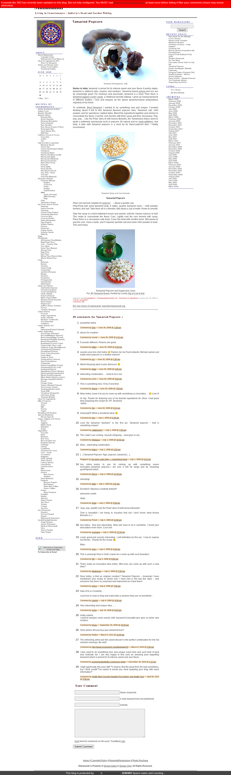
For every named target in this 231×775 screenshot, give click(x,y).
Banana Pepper (50, 482)
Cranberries (45, 270)
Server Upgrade (175, 76)
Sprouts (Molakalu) (45, 415)
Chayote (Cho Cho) (49, 451)
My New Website (177, 93)
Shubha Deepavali (176, 58)
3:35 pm (116, 359)
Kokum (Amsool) (47, 296)
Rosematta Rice (47, 129)
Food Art (44, 314)
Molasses (45, 427)
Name (123, 692)
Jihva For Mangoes (49, 63)
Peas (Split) (45, 167)
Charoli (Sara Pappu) (49, 212)
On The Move (174, 60)
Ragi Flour (45, 252)
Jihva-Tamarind (94, 107)
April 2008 (173, 115)
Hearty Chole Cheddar (178, 41)
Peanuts (44, 165)
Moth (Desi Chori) (48, 163)
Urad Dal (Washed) (48, 177)
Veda (94, 503)
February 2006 (175, 165)
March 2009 (173, 99)
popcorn (107, 203)
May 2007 (173, 137)
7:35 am (122, 430)
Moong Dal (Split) (48, 157)
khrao (94, 625)
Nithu (94, 347)
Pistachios (45, 228)
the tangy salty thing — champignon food (109, 459)
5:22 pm (147, 459)
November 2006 (175, 149)
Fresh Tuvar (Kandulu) (50, 353)
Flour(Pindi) (42, 238)
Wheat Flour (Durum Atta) (51, 256)
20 (54, 88)
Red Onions (49, 474)
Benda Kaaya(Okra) (49, 341)
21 (57, 88)
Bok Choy (45, 439)
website (124, 705)
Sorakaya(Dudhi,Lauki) (50, 389)
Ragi (45, 198)
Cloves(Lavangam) (48, 290)
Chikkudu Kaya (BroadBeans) (53, 347)
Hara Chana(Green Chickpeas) (49, 362)
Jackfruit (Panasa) (48, 272)
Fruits (40, 260)
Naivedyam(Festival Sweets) (52, 329)
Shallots (47, 476)
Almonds (44, 206)
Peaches (44, 276)
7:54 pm (119, 389)
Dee (93, 327)
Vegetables (42, 431)
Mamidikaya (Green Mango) (52, 371)
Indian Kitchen (44, 312)
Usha (94, 610)
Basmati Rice (46, 117)
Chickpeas (45, 151)
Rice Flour (45, 254)
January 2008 (174, 121)
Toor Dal (44, 175)
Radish (44, 496)
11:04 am (120, 635)
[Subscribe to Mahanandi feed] (52, 549)
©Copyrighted (90, 298)
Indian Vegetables (45, 331)
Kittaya (44, 516)
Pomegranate (46, 280)
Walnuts (44, 234)
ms (93, 359)
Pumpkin (44, 494)
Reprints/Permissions (119, 760)
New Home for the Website (180, 37)
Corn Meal (45, 246)
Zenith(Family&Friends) (47, 520)
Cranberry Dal (174, 48)
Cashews (44, 210)
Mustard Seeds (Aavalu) (51, 300)
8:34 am (117, 610)
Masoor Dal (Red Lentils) (51, 155)
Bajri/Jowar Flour (48, 242)
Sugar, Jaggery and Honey (49, 419)
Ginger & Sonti (47, 357)
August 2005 (174, 177)
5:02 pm (118, 379)
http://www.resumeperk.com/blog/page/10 (110, 647)
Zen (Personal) (44, 510)
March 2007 (173, 141)
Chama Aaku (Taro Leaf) (51, 345)
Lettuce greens (47, 462)
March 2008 (173, 117)
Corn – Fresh (46, 453)
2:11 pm (119, 337)
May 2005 (173, 183)
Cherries (44, 266)
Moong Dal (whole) (48, 161)
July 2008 (173, 109)
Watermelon (46, 284)
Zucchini (44, 508)
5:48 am (115, 418)
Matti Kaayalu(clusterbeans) (52, 373)
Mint (42, 468)
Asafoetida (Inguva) (49, 288)
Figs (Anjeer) (46, 222)
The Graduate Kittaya (178, 80)
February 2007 (175, 143)
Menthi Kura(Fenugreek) (51, 375)
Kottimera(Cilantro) (48, 369)
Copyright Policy (47, 57)
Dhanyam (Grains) (45, 179)
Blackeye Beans (47, 145)
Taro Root (45, 502)
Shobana (96, 440)
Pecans (44, 226)
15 (60, 85)
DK (93, 559)
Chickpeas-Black (48, 153)
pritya (94, 586)
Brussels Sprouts (48, 443)
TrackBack (117, 741)
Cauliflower (45, 449)
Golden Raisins (47, 224)
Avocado (44, 433)
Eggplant (44, 457)
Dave (97, 773)
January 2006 (174, 167)
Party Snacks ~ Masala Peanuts (182, 78)
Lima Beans (46, 464)
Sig (93, 408)
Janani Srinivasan (48, 524)
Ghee (43, 405)
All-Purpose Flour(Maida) (51, 240)
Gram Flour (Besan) (49, 248)
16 (40, 88)
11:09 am (118, 520)
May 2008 (173, 113)
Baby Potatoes (50, 492)
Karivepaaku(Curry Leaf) (51, 367)
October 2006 (174, 151)
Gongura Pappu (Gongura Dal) (181, 72)
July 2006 (173, 155)
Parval (43, 381)
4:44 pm (118, 600)
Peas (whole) (46, 169)
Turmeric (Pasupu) (48, 310)
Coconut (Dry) (46, 216)
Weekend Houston (176, 42)
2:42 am (116, 484)
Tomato (44, 504)
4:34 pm (116, 549)
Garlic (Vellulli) (46, 294)
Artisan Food (43, 111)
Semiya (47, 189)
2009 (171, 56)
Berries (44, 264)
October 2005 (174, 173)
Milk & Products (44, 401)
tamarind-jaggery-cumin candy (88, 97)
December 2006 (175, 147)
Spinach (44, 498)
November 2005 (175, 171)
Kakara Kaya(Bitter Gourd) (52, 365)
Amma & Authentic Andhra (49, 109)
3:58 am (86, 679)
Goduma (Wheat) (48, 181)
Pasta (46, 187)
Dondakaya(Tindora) (49, 351)
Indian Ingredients (48, 316)
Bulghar (47, 183)
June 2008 (173, 111)
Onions (44, 472)
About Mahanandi (45, 55)
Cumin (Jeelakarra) (48, 292)
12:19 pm (121, 532)
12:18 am (118, 474)
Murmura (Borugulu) (49, 121)
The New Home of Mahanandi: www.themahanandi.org (99, 306)
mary (94, 549)
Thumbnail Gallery (48, 69)
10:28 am (125, 625)
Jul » (47, 98)
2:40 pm (118, 347)
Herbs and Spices (45, 286)
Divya (94, 474)
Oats (43, 200)
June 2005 (173, 181)
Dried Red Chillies (51, 486)
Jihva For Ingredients (130, 298)
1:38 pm (117, 327)
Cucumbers (45, 455)
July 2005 (173, 179)
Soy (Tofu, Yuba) (48, 173)
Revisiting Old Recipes (47, 413)
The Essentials (47, 322)
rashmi (95, 600)
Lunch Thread (174, 39)
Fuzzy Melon (46, 355)
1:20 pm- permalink (80, 300)
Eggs (40, 236)
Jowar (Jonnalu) (50, 194)
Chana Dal (45, 147)
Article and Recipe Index (48, 65)
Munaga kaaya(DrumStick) (52, 379)
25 (47, 92)
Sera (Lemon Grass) (49, 387)
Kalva (94, 450)
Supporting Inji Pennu (178, 82)
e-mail (123, 698)
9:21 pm (116, 408)
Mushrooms (45, 470)
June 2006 (173, 157)
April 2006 (173, 161)
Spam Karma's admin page (129, 2)
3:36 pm (118, 369)
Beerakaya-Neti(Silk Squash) (53, 339)
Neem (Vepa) (46, 302)
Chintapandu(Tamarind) (105, 298)
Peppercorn (46, 304)
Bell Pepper (48, 484)
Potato (43, 490)
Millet (43, 192)
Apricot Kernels (47, 208)
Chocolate (45, 137)
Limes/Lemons (47, 466)
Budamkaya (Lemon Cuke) (52, 343)
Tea (42, 141)
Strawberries (46, 282)
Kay (93, 418)
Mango (44, 274)
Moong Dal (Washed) (49, 159)
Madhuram (96, 571)
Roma (94, 389)
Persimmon (45, 278)
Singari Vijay (125, 766)
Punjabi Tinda (46, 383)
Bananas (44, 262)
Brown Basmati (47, 119)
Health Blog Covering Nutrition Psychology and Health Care (118, 677)
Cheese (44, 403)
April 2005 (173, 185)
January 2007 (174, 145)
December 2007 (175, 123)
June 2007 (173, 135)
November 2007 (175, 125)
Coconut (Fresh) (47, 218)
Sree (43, 528)
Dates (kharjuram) (48, 220)
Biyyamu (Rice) (44, 115)
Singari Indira (110, 766)
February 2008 (175, 119)
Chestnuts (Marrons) (49, 214)
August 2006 (174, 153)
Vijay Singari (46, 532)
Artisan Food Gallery (49, 67)
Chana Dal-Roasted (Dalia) (52, 149)
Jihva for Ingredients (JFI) (48, 61)
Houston (44, 512)
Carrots (44, 447)
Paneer (44, 409)
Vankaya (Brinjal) (48, 397)
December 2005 (175, 169)
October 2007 (174, 127)
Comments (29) (78, 302)
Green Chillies (49, 488)
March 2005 (173, 187)
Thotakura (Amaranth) (50, 393)
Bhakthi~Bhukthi (45, 113)
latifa (94, 484)
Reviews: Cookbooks (49, 320)
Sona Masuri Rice (48, 131)
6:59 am (116, 503)
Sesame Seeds (47, 232)
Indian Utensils (47, 318)
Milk (42, 407)
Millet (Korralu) (49, 196)
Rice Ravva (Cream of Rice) (52, 127)
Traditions (45, 324)
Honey (43, 421)
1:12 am (152, 662)
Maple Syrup (46, 425)
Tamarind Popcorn (176, 66)
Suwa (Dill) (45, 391)
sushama (96, 532)
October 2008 (174, 107)
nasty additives (145, 121)
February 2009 (175, 101)
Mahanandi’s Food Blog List (52, 59)
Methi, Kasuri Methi (49, 298)
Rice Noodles (46, 125)
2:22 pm (117, 450)
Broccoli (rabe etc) (48, 441)
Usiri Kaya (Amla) (48, 395)
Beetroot (44, 437)
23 (40, 92)
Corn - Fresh (118, 298)
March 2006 (173, 163)
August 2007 (174, 131)
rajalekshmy (97, 430)
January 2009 (174, 103)
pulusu (142, 91)
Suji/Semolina (49, 190)
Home (86, 760)
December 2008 (175, 105)
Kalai (94, 369)
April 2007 (173, 139)
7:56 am (117, 586)
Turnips (44, 506)
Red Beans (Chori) (48, 171)
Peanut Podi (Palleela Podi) (180, 54)
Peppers (44, 480)
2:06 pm (150, 647)
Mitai (43, 327)
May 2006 (173, 159)
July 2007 (173, 133)
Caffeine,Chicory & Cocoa (48, 135)
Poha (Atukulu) (47, 123)
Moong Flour (46, 250)
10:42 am (120, 440)
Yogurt (43, 411)
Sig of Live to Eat (136, 293)
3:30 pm (121, 571)
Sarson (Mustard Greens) (51, 385)
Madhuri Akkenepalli (49, 526)
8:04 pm (114, 559)
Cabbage (45, 445)
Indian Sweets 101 (46, 325)
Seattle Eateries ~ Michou (179, 74)
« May (40, 98)
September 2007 (176, 129)
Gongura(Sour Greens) (50, 359)
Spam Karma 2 (111, 773)
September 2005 (176, 175)
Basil (43, 435)
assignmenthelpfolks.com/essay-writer (109, 662)
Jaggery (44, 423)
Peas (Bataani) (47, 478)
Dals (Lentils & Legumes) (48, 143)
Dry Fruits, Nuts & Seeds (48, 204)
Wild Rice (44, 133)
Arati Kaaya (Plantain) (50, 333)
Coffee (43, 139)
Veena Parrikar (47, 530)
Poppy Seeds (46, 230)
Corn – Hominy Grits (49, 244)
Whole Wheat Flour (49, 258)
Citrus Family (46, 268)
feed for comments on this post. (92, 741)
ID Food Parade (47, 514)
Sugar (43, 429)
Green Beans (46, 460)
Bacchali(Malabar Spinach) (52, 335)
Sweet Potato (46, 500)
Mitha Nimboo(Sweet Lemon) (53, 377)
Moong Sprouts (47, 417)
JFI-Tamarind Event (99, 293)
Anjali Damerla (47, 522)
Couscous (48, 185)
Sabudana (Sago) (48, 202)
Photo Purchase (140, 760)
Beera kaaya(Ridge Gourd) (52, 337)
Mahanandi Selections (50, 518)
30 (40, 95)
